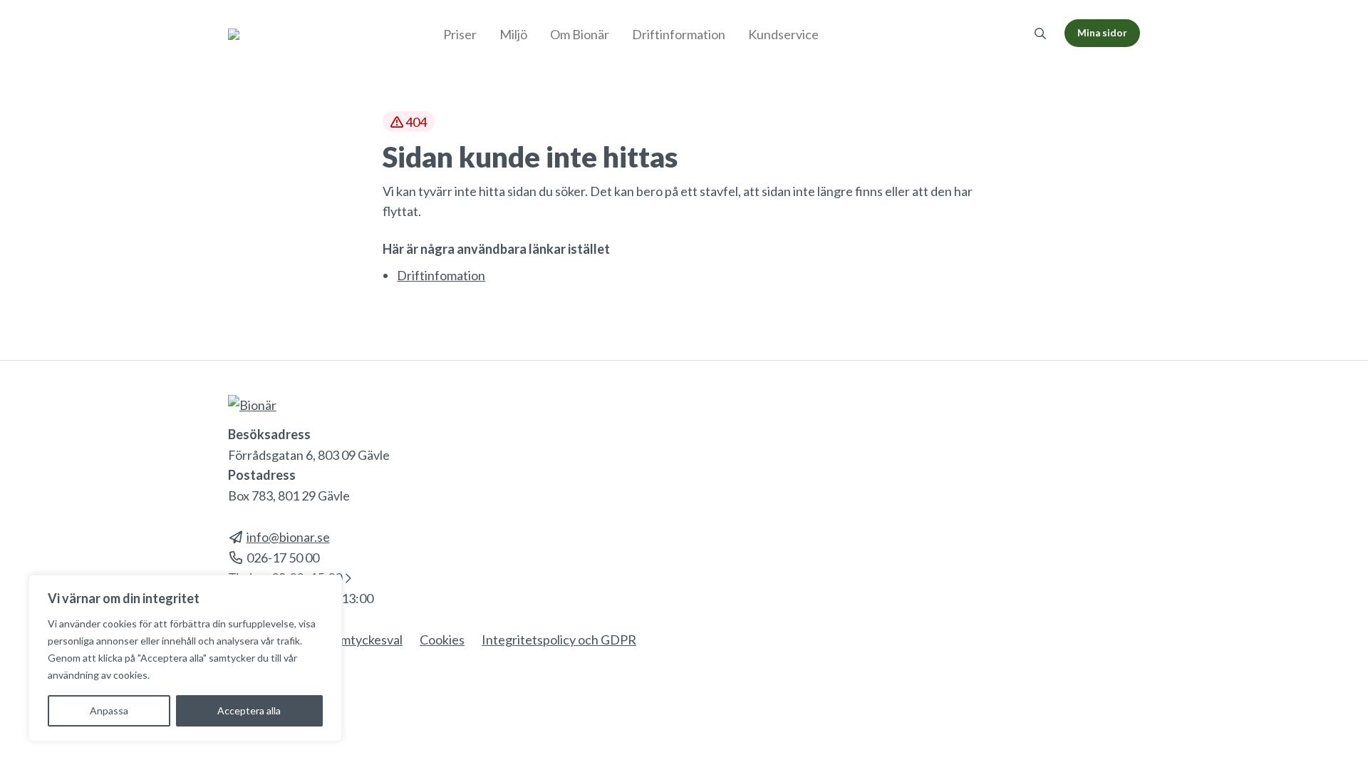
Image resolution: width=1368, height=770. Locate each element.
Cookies (442, 639)
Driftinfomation (441, 275)
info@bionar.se (288, 537)
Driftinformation (678, 34)
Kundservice (783, 34)
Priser (460, 34)
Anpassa (109, 710)
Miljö (513, 34)
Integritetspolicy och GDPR (559, 639)
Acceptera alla (249, 710)
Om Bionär (579, 34)
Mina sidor (1102, 32)
